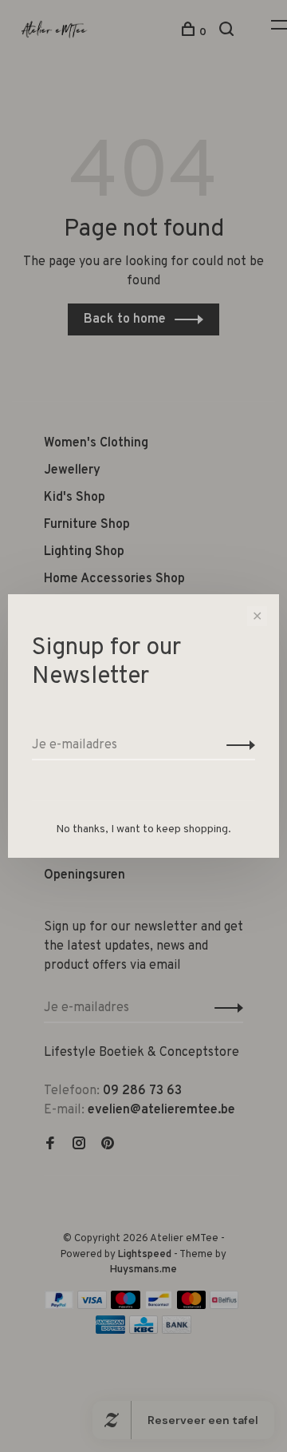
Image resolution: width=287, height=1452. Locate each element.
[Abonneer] (236, 745)
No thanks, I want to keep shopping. (143, 829)
